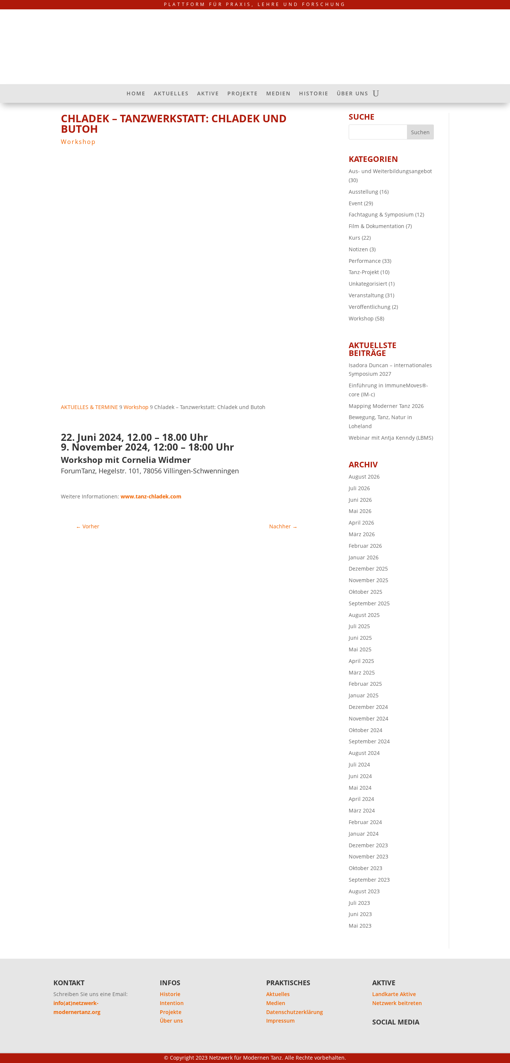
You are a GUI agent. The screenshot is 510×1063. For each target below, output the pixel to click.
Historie (170, 994)
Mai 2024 (360, 787)
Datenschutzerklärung (294, 1012)
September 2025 (369, 603)
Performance (365, 260)
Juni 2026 (360, 499)
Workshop (78, 142)
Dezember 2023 (368, 845)
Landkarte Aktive (394, 994)
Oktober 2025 (365, 591)
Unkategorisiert (368, 283)
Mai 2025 (360, 649)
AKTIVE (208, 94)
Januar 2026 (364, 557)
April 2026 (361, 522)
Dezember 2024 (368, 706)
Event (356, 203)
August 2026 (364, 476)
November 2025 (368, 580)
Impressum (280, 1020)
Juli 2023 (359, 902)
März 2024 (362, 810)
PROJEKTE (242, 94)
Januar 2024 (364, 833)
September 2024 (369, 741)
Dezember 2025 (368, 568)
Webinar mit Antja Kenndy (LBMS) (391, 437)
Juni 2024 (360, 776)
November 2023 (368, 856)
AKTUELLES (171, 94)
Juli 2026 (359, 488)
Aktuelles (278, 994)
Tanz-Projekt (364, 272)
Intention (172, 1003)
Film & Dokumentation (376, 226)
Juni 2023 (360, 914)
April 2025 (361, 660)
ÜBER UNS (352, 94)
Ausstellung (363, 191)
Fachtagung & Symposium (381, 214)
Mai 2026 (360, 510)
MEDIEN (278, 94)
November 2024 (368, 718)
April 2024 (361, 798)
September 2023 (369, 879)
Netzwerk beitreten (397, 1003)
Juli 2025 (359, 626)
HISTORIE (314, 94)
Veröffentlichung (370, 306)
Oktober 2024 (365, 730)
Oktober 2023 (365, 868)
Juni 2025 (360, 637)
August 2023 (364, 891)
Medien (275, 1003)
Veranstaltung (366, 295)
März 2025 (362, 672)
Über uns (171, 1020)
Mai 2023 (360, 925)
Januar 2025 (364, 695)
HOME (136, 94)
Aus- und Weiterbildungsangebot (390, 171)
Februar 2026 (365, 545)
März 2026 (362, 534)
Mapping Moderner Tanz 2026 (386, 405)
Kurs (354, 237)
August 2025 (364, 614)
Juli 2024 (359, 764)
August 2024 (364, 752)
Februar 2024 (365, 822)
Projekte (170, 1012)
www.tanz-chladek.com (151, 496)
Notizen (358, 249)
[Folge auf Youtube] (381, 1038)
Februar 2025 (365, 683)
